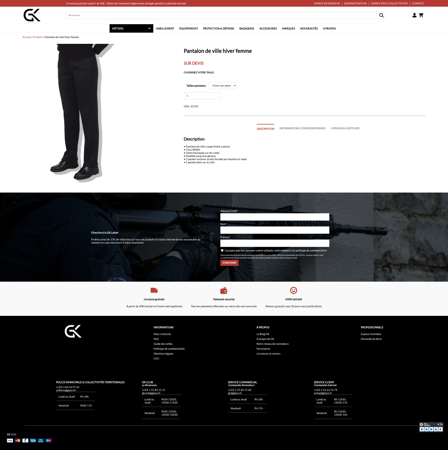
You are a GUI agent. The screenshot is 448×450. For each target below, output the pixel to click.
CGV (156, 358)
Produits (38, 37)
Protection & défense (218, 28)
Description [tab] (265, 128)
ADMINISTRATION (355, 3)
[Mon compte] (414, 15)
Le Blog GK (263, 333)
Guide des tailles (163, 343)
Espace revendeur (371, 333)
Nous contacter (162, 333)
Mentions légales (163, 353)
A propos (329, 28)
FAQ (156, 338)
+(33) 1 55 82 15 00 (239, 389)
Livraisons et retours (269, 353)
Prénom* (225, 237)
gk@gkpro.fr (235, 393)
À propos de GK (265, 338)
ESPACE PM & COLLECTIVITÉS (389, 3)
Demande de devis (371, 338)
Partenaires (263, 348)
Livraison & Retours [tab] (345, 128)
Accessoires (268, 28)
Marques (288, 28)
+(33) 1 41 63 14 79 (325, 389)
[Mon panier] (421, 15)
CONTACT (418, 3)
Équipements (188, 28)
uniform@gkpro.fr (66, 390)
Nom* (223, 224)
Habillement (165, 28)
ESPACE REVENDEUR (327, 3)
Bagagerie (246, 28)
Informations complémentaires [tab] (302, 128)
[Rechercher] (381, 15)
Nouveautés (309, 28)
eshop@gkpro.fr (323, 393)
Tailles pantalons (196, 85)
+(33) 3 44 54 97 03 (67, 387)
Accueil (26, 37)
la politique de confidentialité (310, 250)
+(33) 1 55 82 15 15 (153, 389)
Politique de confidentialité (169, 348)
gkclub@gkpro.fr (151, 393)
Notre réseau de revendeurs (273, 343)
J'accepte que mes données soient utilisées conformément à (275, 250)
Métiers (117, 28)
